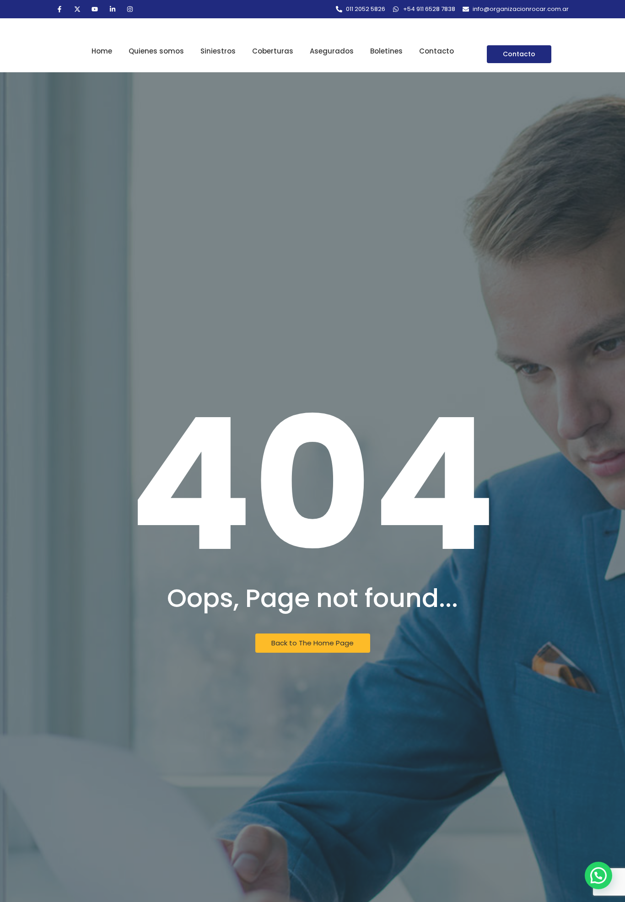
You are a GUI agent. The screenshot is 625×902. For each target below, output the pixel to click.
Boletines (386, 51)
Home (102, 51)
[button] (598, 875)
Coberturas (272, 51)
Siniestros (218, 51)
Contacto (436, 51)
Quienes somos (156, 51)
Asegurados (332, 51)
